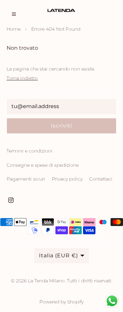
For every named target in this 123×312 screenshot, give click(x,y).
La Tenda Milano (46, 281)
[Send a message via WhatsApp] (112, 301)
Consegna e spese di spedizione (43, 165)
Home (14, 29)
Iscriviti (61, 126)
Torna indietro (22, 78)
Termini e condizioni (29, 151)
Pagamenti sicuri (26, 179)
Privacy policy (67, 179)
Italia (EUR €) (58, 255)
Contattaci (101, 179)
